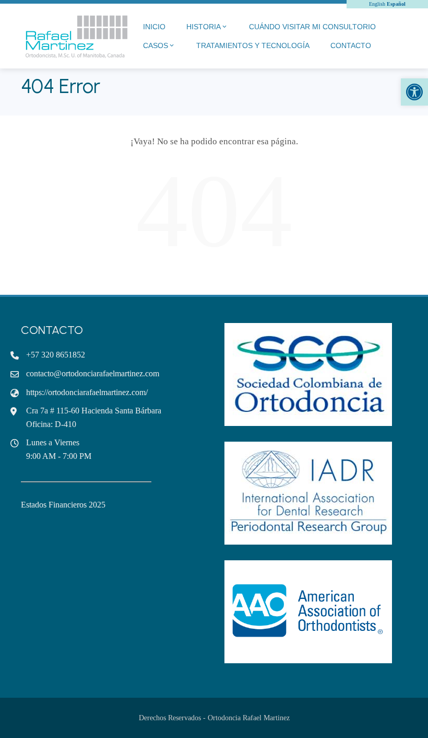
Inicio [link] (154, 26)
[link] (414, 92)
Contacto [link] (350, 45)
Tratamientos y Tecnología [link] (253, 45)
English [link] (377, 4)
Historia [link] (203, 26)
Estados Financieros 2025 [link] (63, 504)
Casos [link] (155, 45)
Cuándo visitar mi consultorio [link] (312, 26)
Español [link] (396, 4)
